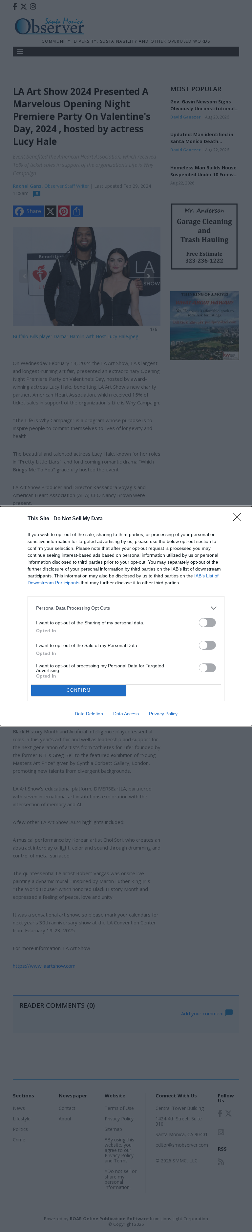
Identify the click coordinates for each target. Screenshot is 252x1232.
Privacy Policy (163, 713)
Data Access (126, 713)
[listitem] (126, 608)
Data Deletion (89, 713)
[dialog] (126, 616)
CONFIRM (79, 690)
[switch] (207, 622)
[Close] (239, 519)
